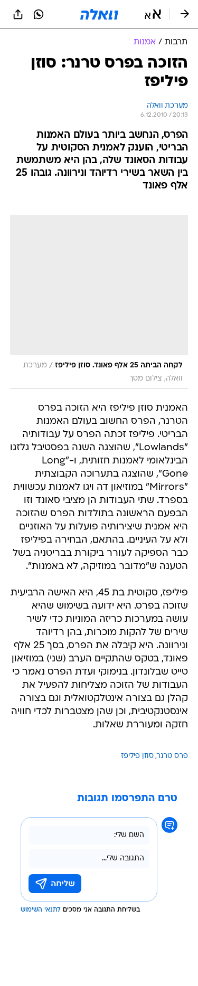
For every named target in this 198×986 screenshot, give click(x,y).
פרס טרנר (172, 756)
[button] (153, 14)
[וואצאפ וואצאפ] (38, 14)
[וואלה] (99, 14)
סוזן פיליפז (137, 756)
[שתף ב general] (18, 14)
